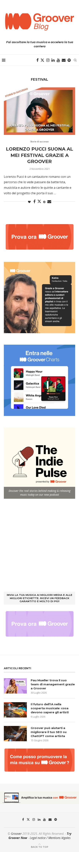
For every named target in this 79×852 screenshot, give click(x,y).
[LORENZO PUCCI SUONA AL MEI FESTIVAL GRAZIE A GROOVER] (39, 111)
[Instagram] (47, 60)
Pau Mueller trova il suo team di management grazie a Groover (53, 684)
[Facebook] (37, 60)
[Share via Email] (49, 202)
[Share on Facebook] (34, 202)
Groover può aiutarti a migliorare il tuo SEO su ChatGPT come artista (49, 732)
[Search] (75, 60)
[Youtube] (58, 60)
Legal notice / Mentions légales (50, 838)
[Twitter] (42, 60)
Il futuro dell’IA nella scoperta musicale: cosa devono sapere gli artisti (50, 708)
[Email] (64, 60)
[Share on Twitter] (39, 201)
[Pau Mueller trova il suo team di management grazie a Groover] (15, 686)
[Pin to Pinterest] (44, 202)
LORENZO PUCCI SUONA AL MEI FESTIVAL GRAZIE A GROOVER (39, 155)
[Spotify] (69, 60)
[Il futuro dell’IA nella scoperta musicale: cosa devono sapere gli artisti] (15, 710)
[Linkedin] (53, 60)
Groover (16, 833)
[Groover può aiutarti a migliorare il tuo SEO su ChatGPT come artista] (15, 733)
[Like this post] (29, 202)
